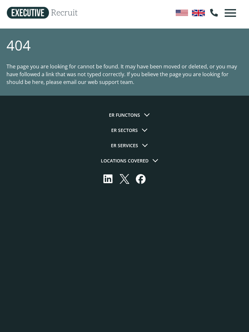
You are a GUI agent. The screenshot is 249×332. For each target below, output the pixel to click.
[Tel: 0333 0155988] (214, 13)
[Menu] (229, 13)
